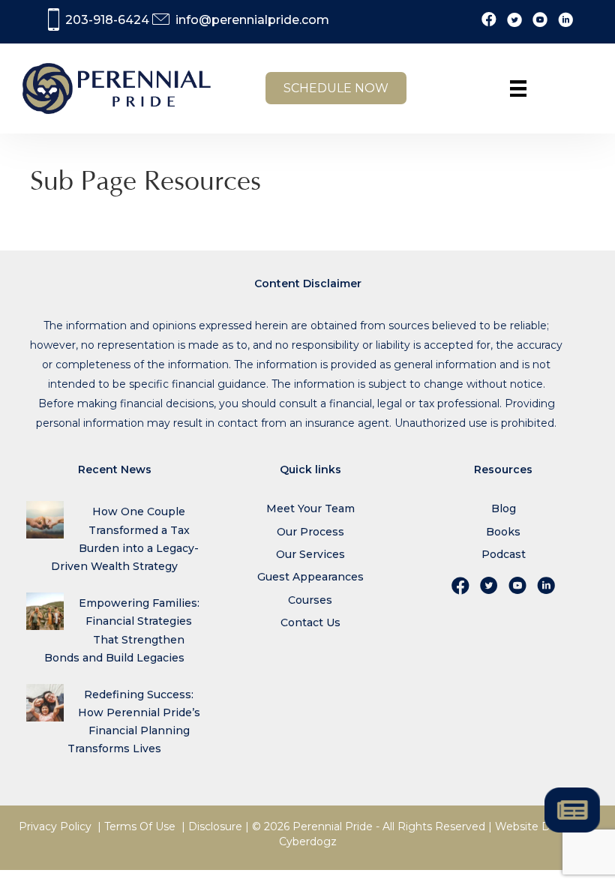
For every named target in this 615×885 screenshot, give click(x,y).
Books (503, 531)
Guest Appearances (310, 577)
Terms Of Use (140, 826)
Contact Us (310, 622)
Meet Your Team (310, 508)
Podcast (504, 554)
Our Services (310, 554)
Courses (310, 600)
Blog (503, 508)
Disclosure (215, 826)
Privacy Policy (55, 826)
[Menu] (518, 88)
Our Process (310, 531)
